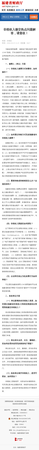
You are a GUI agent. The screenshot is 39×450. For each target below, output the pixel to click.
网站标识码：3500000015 (19, 413)
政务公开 (20, 10)
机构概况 (11, 10)
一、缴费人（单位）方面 (15, 64)
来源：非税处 (7, 41)
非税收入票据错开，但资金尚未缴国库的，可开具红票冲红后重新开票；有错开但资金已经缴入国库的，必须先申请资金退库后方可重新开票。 (19, 386)
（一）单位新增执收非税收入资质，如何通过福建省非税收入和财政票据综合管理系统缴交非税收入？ (19, 304)
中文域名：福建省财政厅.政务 (19, 433)
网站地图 (23, 410)
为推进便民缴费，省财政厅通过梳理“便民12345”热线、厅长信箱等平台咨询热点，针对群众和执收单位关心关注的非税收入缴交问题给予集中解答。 (19, 54)
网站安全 (32, 410)
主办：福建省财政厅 (19, 447)
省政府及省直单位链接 (19, 404)
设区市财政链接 (29, 401)
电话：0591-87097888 (19, 427)
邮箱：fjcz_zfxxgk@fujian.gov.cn (19, 430)
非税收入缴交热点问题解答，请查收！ (19, 31)
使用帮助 (15, 410)
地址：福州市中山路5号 (19, 421)
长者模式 (33, 17)
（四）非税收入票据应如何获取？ (19, 224)
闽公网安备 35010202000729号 (21, 418)
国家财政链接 (9, 401)
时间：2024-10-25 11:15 (10, 43)
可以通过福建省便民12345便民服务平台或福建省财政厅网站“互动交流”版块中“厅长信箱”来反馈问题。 (19, 287)
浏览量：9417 (25, 43)
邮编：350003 (19, 424)
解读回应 (29, 10)
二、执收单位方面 (12, 296)
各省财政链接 (19, 401)
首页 (4, 10)
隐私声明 (7, 410)
